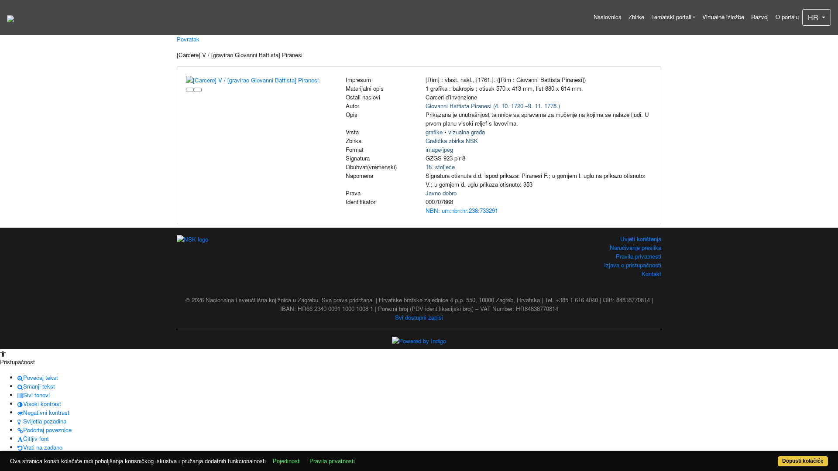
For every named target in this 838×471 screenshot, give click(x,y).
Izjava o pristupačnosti (632, 265)
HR (814, 17)
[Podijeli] (198, 90)
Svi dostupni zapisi (419, 317)
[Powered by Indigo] (419, 340)
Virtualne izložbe (723, 17)
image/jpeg (439, 149)
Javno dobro (441, 193)
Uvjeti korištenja (640, 239)
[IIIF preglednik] (190, 90)
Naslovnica (608, 17)
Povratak (188, 39)
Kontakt (651, 274)
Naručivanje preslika (635, 247)
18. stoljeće (440, 167)
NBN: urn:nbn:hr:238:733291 (462, 210)
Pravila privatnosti (638, 256)
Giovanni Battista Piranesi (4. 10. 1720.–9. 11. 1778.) (493, 106)
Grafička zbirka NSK (452, 141)
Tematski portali (671, 17)
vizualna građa (466, 132)
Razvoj (760, 17)
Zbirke (636, 17)
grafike (434, 132)
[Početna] (10, 17)
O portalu (787, 17)
